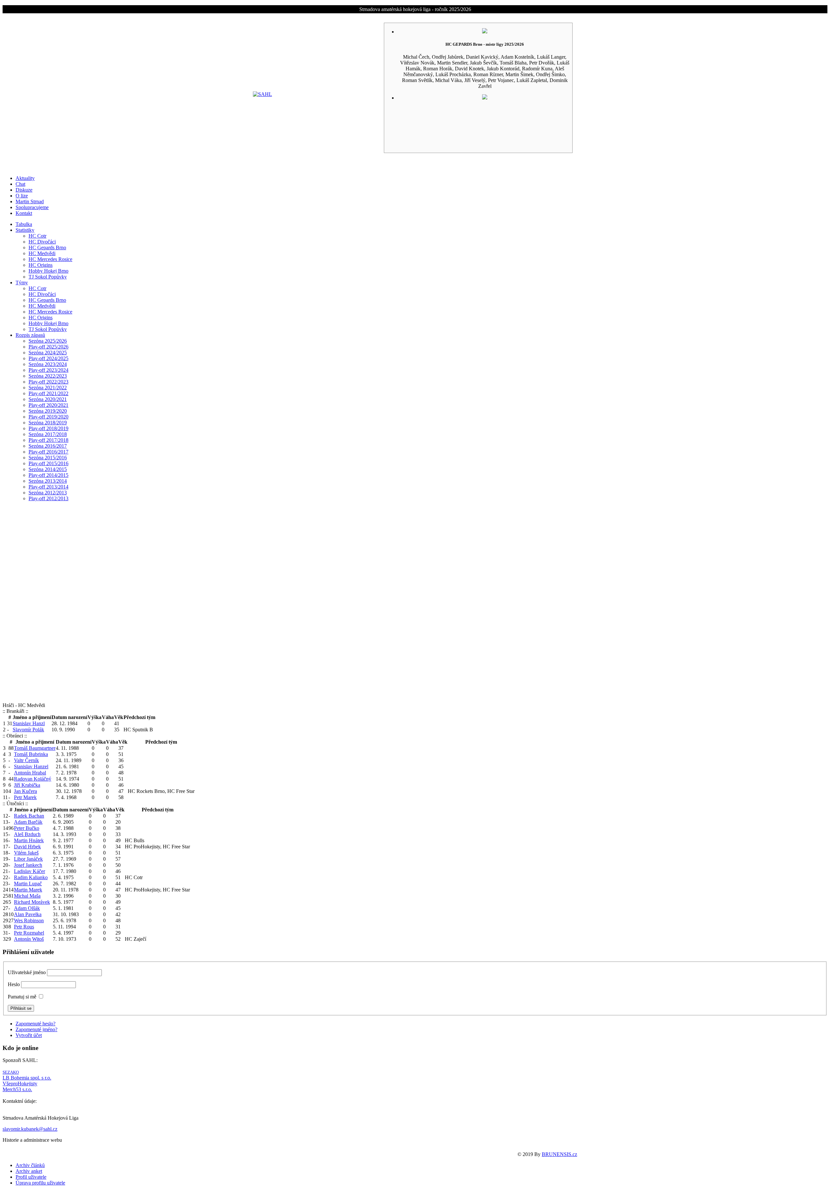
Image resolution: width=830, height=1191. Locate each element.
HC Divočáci (42, 241)
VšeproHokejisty (20, 1083)
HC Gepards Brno (47, 247)
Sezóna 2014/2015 (48, 469)
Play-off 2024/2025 (48, 358)
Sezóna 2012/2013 (48, 492)
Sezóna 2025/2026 (48, 341)
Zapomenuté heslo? (35, 1023)
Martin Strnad (30, 201)
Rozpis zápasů (30, 335)
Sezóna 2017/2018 (48, 434)
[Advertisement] (415, 604)
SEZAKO (11, 1072)
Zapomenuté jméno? (36, 1029)
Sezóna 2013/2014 (48, 481)
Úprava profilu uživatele (40, 1182)
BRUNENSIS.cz (559, 1154)
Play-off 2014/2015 (48, 475)
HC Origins (41, 265)
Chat (20, 184)
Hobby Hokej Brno (48, 271)
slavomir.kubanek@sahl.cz (30, 1129)
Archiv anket (29, 1171)
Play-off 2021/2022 (48, 393)
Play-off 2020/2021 (48, 405)
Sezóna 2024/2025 (48, 352)
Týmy (22, 282)
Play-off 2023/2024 (48, 370)
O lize (22, 195)
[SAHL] (262, 94)
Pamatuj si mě (22, 996)
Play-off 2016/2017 (48, 451)
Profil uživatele (31, 1177)
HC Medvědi (42, 253)
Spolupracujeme (32, 207)
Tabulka (24, 224)
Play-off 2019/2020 (48, 416)
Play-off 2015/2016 (48, 463)
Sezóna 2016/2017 (48, 446)
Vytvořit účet (29, 1035)
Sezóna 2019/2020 (48, 411)
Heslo (14, 984)
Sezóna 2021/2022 (48, 387)
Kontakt (24, 213)
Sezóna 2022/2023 (48, 376)
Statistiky (25, 230)
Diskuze (24, 190)
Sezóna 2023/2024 (48, 364)
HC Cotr (37, 236)
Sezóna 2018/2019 (48, 422)
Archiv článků (30, 1165)
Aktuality (25, 178)
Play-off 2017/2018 (48, 440)
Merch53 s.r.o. (17, 1089)
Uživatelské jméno (27, 972)
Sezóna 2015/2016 (48, 457)
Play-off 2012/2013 (48, 498)
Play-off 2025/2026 (48, 346)
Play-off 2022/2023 (48, 381)
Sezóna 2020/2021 (48, 399)
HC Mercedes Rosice (50, 259)
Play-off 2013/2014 (48, 486)
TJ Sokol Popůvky (48, 276)
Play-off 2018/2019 (48, 428)
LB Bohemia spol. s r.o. (27, 1077)
